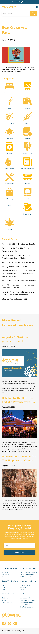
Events (27, 123)
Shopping (9, 199)
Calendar (23, 587)
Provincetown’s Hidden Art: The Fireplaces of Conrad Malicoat (16, 256)
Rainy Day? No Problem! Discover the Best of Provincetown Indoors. (18, 293)
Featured (10, 138)
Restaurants (9, 184)
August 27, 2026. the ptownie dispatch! (19, 244)
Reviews (27, 184)
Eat (3, 585)
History (9, 153)
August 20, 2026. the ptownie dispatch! (19, 262)
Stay (3, 590)
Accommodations (9, 93)
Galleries (5, 598)
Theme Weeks (25, 585)
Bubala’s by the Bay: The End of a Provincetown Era (16, 249)
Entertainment (9, 123)
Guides (27, 138)
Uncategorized (27, 214)
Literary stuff (27, 153)
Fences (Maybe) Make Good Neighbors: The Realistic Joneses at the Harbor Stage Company (18, 274)
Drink (3, 587)
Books (27, 108)
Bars (9, 108)
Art (27, 93)
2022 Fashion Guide (27, 577)
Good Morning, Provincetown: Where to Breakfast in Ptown (19, 286)
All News (5, 572)
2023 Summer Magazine (28, 572)
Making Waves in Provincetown (15, 266)
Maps (22, 590)
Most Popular (9, 169)
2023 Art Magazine (27, 575)
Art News (5, 575)
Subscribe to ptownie (19, 2)
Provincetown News (27, 169)
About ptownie (25, 598)
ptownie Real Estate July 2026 (15, 299)
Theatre (27, 199)
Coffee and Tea (7, 602)
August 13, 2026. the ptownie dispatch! (19, 280)
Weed (9, 229)
